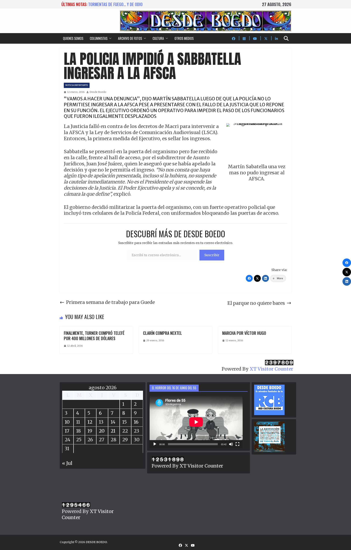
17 (67, 431)
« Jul (67, 463)
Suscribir (211, 255)
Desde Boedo (98, 91)
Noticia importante (76, 85)
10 (67, 422)
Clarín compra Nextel (162, 333)
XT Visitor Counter (271, 369)
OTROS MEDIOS (184, 38)
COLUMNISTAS (98, 38)
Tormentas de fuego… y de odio (115, 4)
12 (90, 422)
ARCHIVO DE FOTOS (130, 38)
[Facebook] (249, 278)
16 (136, 422)
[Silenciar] (231, 444)
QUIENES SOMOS (73, 38)
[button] (109, 38)
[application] (196, 422)
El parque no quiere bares (256, 303)
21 (113, 431)
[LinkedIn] (265, 278)
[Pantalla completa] (237, 444)
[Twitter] (257, 278)
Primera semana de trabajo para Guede (110, 302)
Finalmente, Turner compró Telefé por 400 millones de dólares (94, 335)
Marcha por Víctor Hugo (244, 333)
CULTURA (158, 38)
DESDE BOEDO (96, 542)
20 (102, 431)
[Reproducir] (155, 444)
